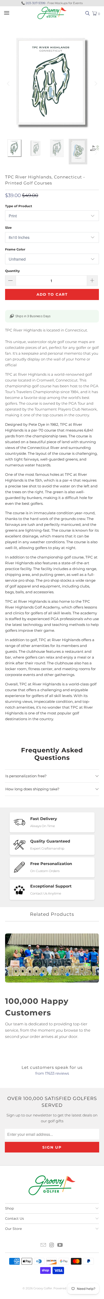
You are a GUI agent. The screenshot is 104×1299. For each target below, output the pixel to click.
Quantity (12, 271)
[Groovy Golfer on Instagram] (51, 1245)
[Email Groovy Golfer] (43, 1245)
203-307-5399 (35, 3)
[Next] (95, 84)
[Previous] (9, 84)
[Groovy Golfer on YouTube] (60, 1245)
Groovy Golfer (42, 1288)
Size (8, 227)
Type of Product (18, 206)
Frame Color (15, 249)
